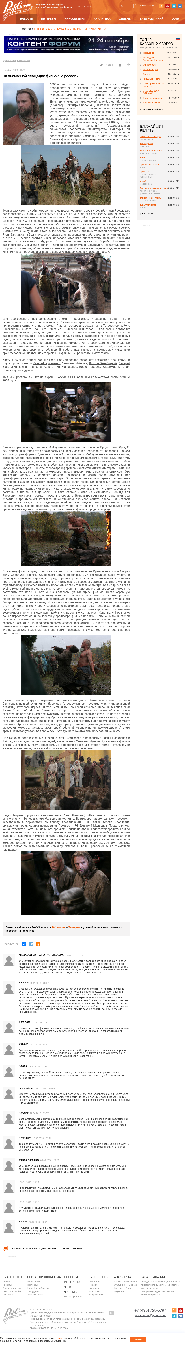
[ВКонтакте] (24, 944)
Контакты (8, 1294)
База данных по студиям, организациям (161, 1281)
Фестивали (94, 1281)
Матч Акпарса (150, 69)
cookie (59, 1338)
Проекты (7, 1285)
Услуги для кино (149, 1288)
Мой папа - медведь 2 (151, 150)
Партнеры (32, 1285)
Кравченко (93, 599)
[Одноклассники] (38, 944)
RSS (161, 6)
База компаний (151, 18)
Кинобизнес (97, 28)
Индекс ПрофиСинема (125, 1281)
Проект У (144, 172)
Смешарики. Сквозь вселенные (153, 84)
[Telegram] (31, 944)
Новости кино (23, 60)
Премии (93, 1285)
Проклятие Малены (150, 164)
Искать (122, 6)
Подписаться (145, 5)
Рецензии (119, 1291)
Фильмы (125, 18)
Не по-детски (146, 143)
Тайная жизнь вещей (150, 198)
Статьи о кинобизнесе (125, 1285)
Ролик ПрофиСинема (38, 1288)
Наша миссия (34, 1281)
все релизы (147, 213)
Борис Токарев (89, 366)
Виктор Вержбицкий (103, 363)
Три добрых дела (151, 79)
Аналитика (102, 18)
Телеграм (74, 927)
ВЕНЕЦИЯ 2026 (43, 28)
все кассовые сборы (152, 109)
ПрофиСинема (9, 60)
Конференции (96, 1294)
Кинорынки (95, 1291)
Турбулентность (148, 205)
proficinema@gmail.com (150, 1315)
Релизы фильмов (73, 1296)
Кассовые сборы (122, 1288)
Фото (175, 18)
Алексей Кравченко (46, 363)
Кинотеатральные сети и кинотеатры (160, 1285)
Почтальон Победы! (150, 136)
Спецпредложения (12, 1288)
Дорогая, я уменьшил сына (154, 188)
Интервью (48, 18)
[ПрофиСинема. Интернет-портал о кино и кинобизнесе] (18, 7)
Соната (147, 74)
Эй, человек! (149, 65)
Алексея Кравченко (94, 571)
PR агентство (13, 1277)
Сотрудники (33, 1291)
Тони (142, 157)
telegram (174, 6)
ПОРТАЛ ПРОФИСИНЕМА (44, 1277)
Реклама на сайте (12, 1291)
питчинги (80, 28)
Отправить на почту (128, 64)
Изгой (143, 181)
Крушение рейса (151, 103)
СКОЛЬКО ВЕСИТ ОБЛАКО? (152, 92)
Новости (26, 18)
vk (180, 6)
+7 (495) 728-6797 (150, 1310)
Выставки (94, 1288)
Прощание (148, 53)
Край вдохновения (152, 98)
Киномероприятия (150, 1294)
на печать (120, 65)
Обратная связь (35, 1294)
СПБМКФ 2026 (62, 28)
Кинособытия (75, 18)
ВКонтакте (58, 927)
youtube (167, 6)
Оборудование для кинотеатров (157, 1291)
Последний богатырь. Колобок (153, 58)
